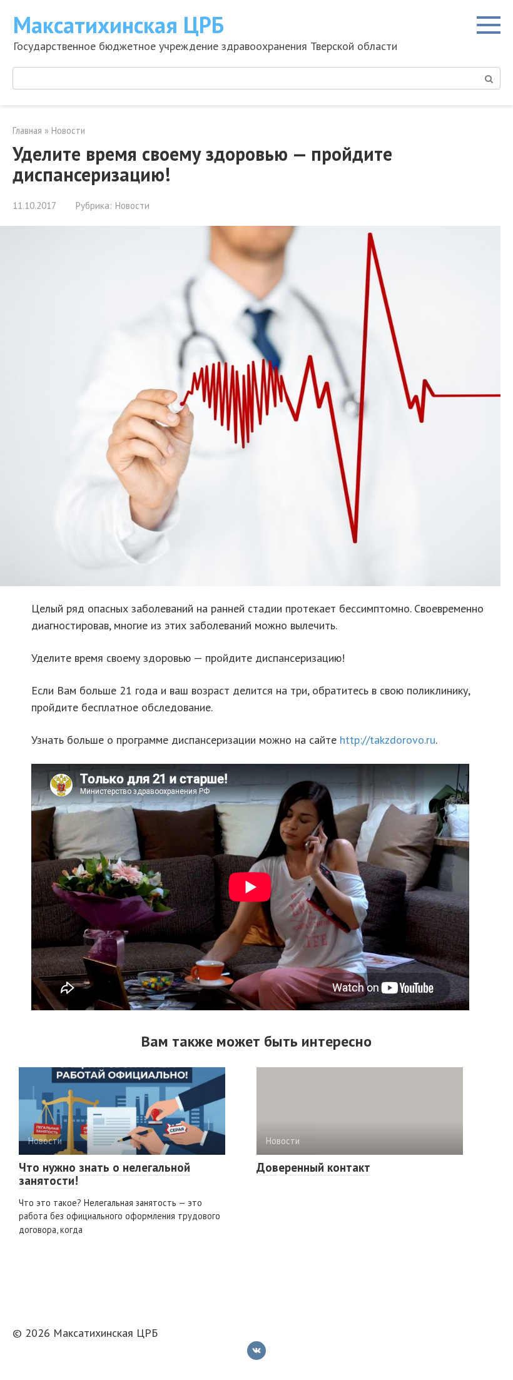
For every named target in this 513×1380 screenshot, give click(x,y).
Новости (132, 205)
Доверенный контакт (313, 1167)
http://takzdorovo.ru (387, 740)
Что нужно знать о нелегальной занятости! (104, 1174)
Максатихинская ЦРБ (118, 24)
